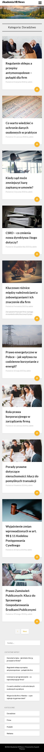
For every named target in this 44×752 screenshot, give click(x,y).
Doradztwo (11, 713)
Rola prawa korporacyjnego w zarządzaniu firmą (18, 416)
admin (30, 82)
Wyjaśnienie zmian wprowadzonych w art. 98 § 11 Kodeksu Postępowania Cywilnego (21, 536)
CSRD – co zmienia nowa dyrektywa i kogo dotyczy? (21, 237)
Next (25, 631)
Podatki (10, 727)
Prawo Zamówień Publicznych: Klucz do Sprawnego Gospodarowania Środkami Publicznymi (21, 600)
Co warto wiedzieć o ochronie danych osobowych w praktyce (21, 127)
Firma (9, 720)
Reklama (10, 733)
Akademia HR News (13, 1)
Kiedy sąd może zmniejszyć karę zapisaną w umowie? (19, 182)
